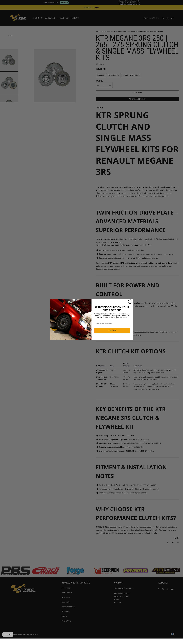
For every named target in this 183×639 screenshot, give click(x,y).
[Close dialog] (130, 301)
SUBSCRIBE (112, 330)
